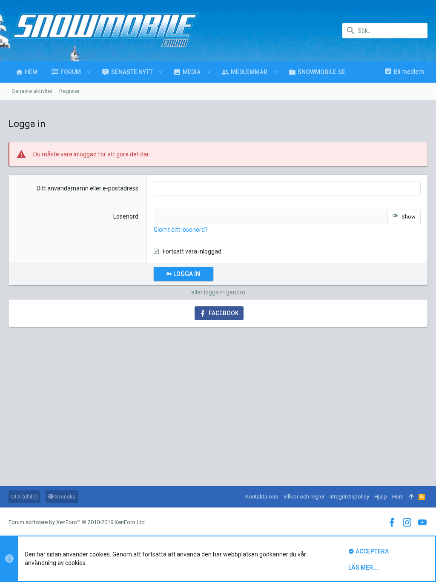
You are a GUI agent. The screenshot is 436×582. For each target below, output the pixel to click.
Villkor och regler (303, 496)
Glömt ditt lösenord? (181, 229)
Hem (398, 496)
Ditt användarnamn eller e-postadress (87, 188)
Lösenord (125, 216)
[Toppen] (411, 496)
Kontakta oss (261, 496)
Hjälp (380, 496)
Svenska (65, 496)
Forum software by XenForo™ (77, 522)
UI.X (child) (24, 496)
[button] (89, 72)
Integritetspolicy (349, 496)
